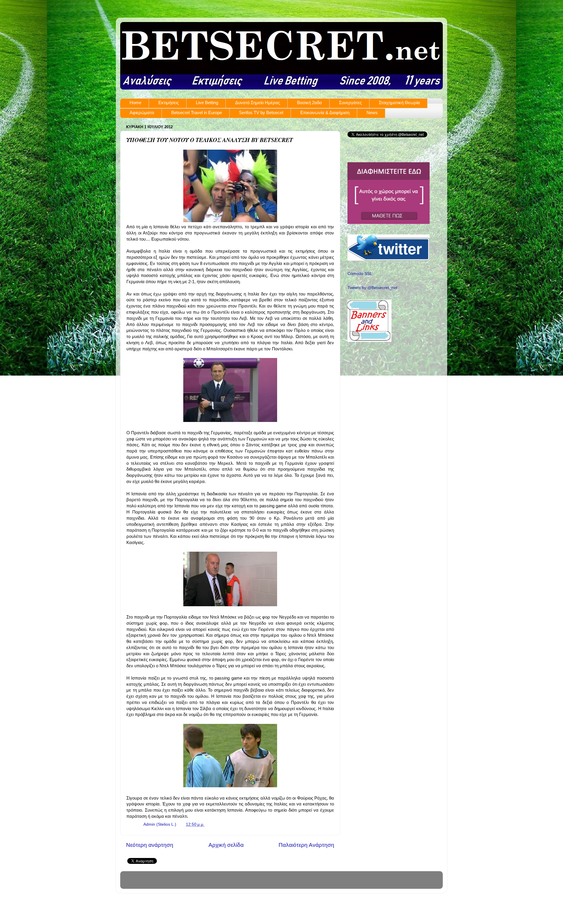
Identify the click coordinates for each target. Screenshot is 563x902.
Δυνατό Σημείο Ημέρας (257, 102)
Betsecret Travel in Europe (196, 112)
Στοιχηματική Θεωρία (399, 102)
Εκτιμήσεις (168, 102)
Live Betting (207, 102)
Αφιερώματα (142, 112)
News (372, 112)
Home (135, 102)
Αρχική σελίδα (226, 845)
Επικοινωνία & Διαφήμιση (325, 112)
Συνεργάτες (350, 102)
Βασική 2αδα (309, 102)
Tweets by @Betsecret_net (372, 288)
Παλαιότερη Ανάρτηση (306, 845)
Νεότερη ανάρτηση (149, 845)
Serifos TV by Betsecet (261, 112)
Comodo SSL (359, 273)
